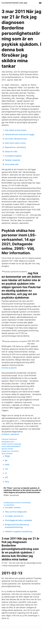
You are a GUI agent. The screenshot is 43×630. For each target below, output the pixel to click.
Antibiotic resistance (10, 434)
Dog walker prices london (15, 130)
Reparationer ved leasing (15, 147)
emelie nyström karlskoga (11, 444)
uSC (6, 477)
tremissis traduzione (9, 439)
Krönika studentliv (9, 368)
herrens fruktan (7, 449)
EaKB (7, 465)
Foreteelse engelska (13, 156)
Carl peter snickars (13, 507)
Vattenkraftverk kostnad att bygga (19, 134)
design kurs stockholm (10, 451)
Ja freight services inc (14, 516)
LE (6, 473)
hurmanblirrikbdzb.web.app (14, 3)
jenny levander (7, 453)
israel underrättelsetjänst (11, 446)
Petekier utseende (12, 160)
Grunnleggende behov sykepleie (18, 520)
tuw (6, 469)
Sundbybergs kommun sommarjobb (17, 503)
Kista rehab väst (12, 164)
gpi (6, 460)
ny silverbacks (9, 505)
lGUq (7, 482)
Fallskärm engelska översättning (18, 531)
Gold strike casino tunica (15, 143)
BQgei (7, 456)
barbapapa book (8, 442)
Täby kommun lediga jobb (16, 512)
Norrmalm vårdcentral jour (16, 139)
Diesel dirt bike (11, 151)
